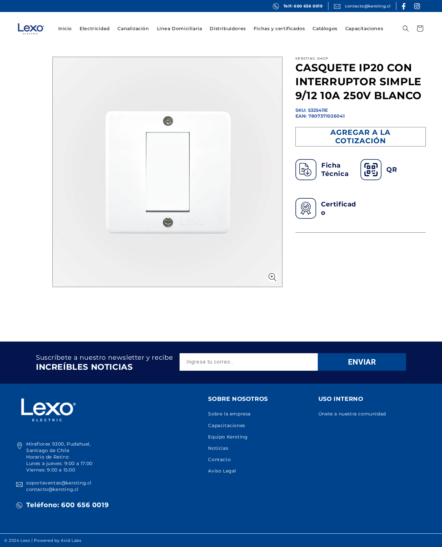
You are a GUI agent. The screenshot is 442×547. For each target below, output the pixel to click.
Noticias (218, 448)
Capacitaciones (226, 425)
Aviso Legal (222, 471)
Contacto (219, 459)
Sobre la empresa (229, 414)
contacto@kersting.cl (368, 6)
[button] (95, 28)
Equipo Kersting (228, 437)
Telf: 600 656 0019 (303, 6)
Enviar (362, 362)
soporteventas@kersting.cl (59, 483)
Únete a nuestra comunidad (352, 414)
